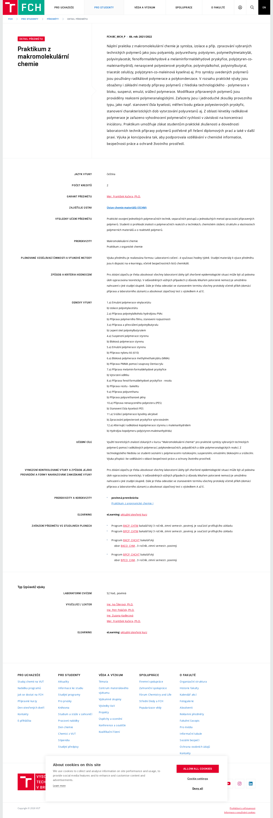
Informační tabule (191, 733)
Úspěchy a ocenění (110, 719)
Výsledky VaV (107, 705)
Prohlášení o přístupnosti (242, 808)
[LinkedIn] (250, 783)
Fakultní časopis (189, 720)
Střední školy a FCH (151, 701)
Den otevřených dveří (31, 707)
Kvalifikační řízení (109, 732)
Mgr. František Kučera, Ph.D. (124, 196)
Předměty (53, 19)
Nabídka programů (29, 688)
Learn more (59, 785)
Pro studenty (30, 19)
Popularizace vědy (150, 707)
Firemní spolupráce (151, 681)
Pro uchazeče (64, 7)
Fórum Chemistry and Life (155, 694)
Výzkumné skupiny (110, 699)
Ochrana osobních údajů (195, 746)
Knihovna (63, 707)
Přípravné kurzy (27, 701)
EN (264, 7)
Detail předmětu (77, 19)
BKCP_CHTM (130, 525)
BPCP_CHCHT (131, 554)
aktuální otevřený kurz (134, 514)
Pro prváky (65, 701)
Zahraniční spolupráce (153, 688)
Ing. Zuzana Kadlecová (120, 615)
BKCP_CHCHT (131, 540)
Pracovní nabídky (68, 720)
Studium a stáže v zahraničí (75, 714)
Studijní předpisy (68, 746)
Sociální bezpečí (189, 740)
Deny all (197, 788)
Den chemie (65, 727)
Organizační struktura (193, 681)
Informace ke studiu (70, 688)
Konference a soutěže (112, 725)
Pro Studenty (104, 7)
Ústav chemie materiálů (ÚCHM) (127, 207)
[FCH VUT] (23, 7)
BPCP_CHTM (130, 531)
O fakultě (218, 7)
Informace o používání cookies (239, 812)
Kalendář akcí (188, 694)
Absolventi (186, 707)
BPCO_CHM (128, 560)
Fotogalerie (187, 701)
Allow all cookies (197, 768)
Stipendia (64, 740)
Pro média (186, 727)
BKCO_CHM (128, 546)
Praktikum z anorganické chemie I (132, 503)
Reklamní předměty (192, 714)
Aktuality (63, 681)
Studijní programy (69, 694)
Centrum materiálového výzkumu (114, 690)
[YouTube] (228, 783)
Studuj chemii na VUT (31, 681)
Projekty (104, 712)
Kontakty (23, 714)
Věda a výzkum (144, 7)
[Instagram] (239, 783)
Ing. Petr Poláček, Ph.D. (120, 610)
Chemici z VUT (67, 733)
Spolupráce (184, 7)
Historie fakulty (189, 688)
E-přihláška (24, 720)
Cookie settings (197, 778)
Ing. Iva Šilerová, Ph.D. (120, 604)
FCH (10, 19)
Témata (103, 681)
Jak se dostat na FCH (30, 694)
